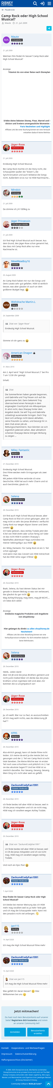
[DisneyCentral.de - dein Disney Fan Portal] (7, 3)
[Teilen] (49, 28)
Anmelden (15, 1032)
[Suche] (35, 3)
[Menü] (49, 3)
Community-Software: (26, 1084)
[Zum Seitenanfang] (48, 1084)
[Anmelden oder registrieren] (42, 3)
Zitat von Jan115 (16, 979)
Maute (8, 23)
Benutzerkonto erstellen (38, 1032)
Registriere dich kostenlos (24, 1020)
